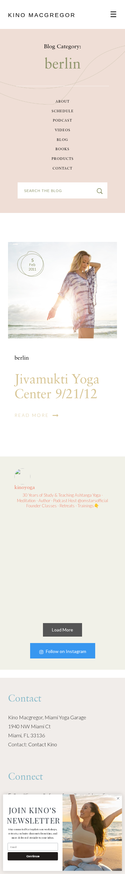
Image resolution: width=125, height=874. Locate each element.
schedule (63, 111)
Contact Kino (42, 744)
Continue (32, 856)
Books (62, 149)
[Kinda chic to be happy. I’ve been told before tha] (37, 539)
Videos (63, 130)
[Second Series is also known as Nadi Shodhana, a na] (37, 590)
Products (63, 159)
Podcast (62, 121)
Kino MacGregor (42, 15)
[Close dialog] (118, 798)
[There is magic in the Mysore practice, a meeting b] (88, 539)
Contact (62, 168)
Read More (32, 415)
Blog (62, 140)
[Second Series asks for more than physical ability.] (88, 590)
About (62, 102)
